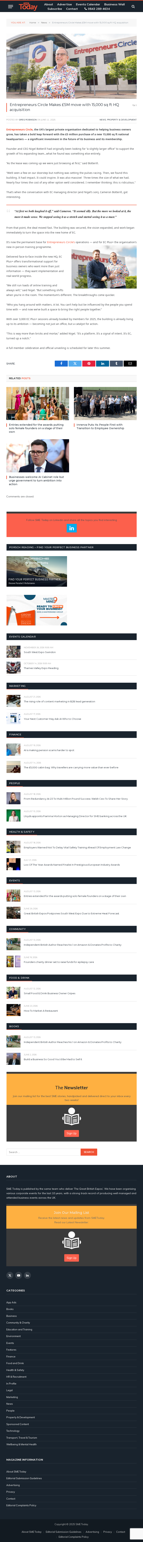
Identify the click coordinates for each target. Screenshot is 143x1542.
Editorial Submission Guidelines (24, 1478)
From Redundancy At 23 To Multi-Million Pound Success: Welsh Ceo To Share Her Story (76, 798)
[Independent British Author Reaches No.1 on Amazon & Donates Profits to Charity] (13, 944)
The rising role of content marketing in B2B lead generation (60, 701)
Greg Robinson (28, 119)
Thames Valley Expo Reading (41, 668)
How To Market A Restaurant (41, 1010)
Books (10, 1309)
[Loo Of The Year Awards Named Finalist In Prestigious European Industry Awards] (13, 864)
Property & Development (122, 119)
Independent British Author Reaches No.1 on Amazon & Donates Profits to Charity (72, 944)
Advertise (64, 4)
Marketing (12, 1397)
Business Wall (114, 4)
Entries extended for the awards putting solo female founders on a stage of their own (36, 428)
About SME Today (16, 1471)
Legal (9, 1390)
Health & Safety (15, 1370)
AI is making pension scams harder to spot (49, 750)
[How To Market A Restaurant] (13, 1010)
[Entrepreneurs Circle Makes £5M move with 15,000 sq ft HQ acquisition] (71, 66)
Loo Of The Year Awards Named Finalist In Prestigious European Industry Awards (72, 864)
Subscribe (54, 9)
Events (10, 1342)
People (10, 1410)
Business (11, 1315)
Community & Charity (18, 1322)
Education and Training (19, 1329)
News (103, 119)
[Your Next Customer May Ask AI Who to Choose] (13, 718)
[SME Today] (28, 7)
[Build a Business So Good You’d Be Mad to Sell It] (13, 1059)
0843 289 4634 (99, 9)
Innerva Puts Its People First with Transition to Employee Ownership (100, 426)
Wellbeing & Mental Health (21, 1444)
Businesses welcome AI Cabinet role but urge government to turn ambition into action (36, 480)
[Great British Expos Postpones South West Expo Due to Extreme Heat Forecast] (13, 913)
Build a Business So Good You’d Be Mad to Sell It (53, 1059)
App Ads (11, 1302)
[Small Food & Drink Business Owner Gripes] (13, 993)
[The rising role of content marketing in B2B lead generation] (13, 701)
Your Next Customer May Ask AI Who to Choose (52, 718)
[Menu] (10, 6)
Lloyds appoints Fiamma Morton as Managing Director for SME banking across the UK (75, 816)
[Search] (133, 6)
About (48, 4)
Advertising (13, 1485)
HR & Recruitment (16, 1376)
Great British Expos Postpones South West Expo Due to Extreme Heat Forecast (71, 913)
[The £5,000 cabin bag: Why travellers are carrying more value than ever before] (13, 767)
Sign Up (72, 1133)
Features (11, 1349)
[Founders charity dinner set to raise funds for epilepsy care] (13, 961)
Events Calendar (88, 4)
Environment (13, 1336)
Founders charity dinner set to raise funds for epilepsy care (59, 961)
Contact (72, 9)
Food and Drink (15, 1363)
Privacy (10, 1491)
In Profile (11, 1383)
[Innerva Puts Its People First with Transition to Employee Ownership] (105, 403)
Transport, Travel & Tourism (21, 1437)
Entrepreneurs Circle (19, 129)
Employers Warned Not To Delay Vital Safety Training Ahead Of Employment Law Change (77, 847)
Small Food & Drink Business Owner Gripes (49, 993)
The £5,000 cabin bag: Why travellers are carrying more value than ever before (71, 767)
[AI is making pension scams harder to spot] (13, 749)
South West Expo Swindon (40, 652)
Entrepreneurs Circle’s (61, 242)
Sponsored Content (17, 1424)
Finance (10, 1356)
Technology (13, 1430)
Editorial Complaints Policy (21, 1505)
